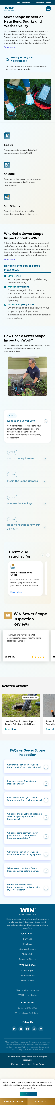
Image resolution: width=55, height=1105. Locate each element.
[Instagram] (27, 1028)
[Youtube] (40, 1028)
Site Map (14, 1064)
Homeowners (28, 976)
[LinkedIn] (14, 1028)
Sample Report (27, 949)
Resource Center (43, 3)
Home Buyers (27, 971)
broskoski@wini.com (29, 1013)
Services (27, 939)
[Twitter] (34, 1028)
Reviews (27, 944)
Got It (28, 1094)
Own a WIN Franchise (27, 990)
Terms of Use (25, 1064)
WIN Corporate (23, 3)
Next (48, 555)
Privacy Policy (38, 1064)
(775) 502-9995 (29, 1008)
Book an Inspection (13, 1102)
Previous (42, 555)
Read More (9, 47)
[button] (27, 766)
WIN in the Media (27, 995)
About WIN (27, 954)
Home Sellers (27, 981)
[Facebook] (20, 1028)
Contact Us (27, 1003)
